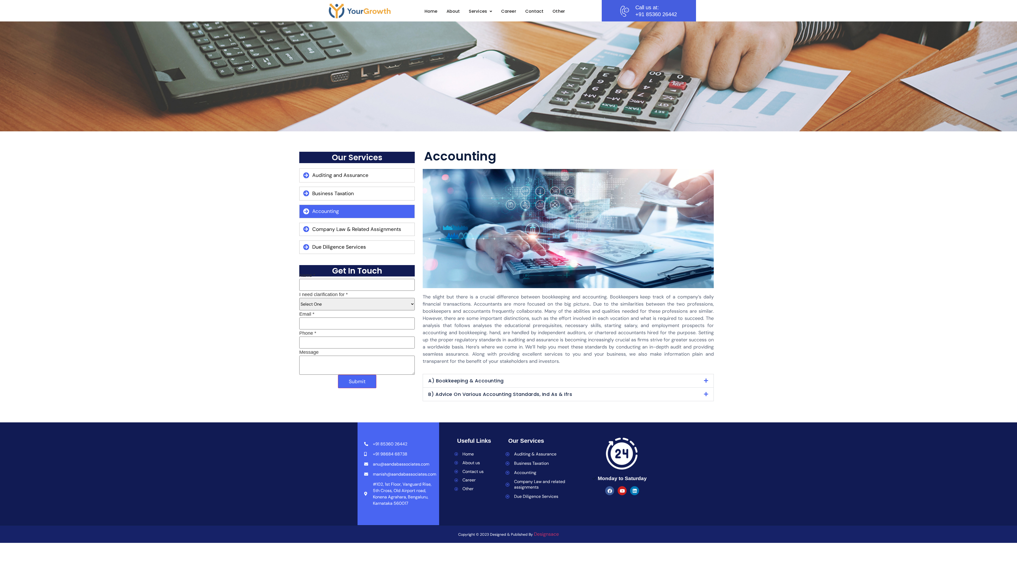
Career (508, 11)
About (453, 11)
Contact (534, 11)
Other (558, 11)
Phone (307, 333)
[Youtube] (622, 490)
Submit (357, 381)
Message (309, 352)
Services (478, 11)
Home (431, 11)
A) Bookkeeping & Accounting (466, 380)
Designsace (546, 534)
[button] (480, 11)
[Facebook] (609, 490)
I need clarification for (323, 294)
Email (306, 314)
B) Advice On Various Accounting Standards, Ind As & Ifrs (500, 394)
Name (307, 275)
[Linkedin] (634, 490)
